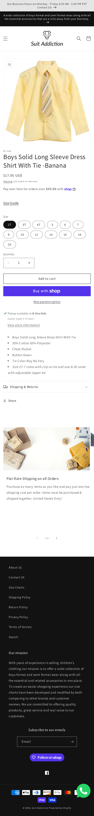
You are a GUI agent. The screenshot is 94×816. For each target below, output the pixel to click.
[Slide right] (56, 538)
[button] (5, 38)
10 (22, 235)
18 (79, 235)
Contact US (16, 577)
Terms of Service (20, 627)
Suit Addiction (40, 807)
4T (38, 225)
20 (9, 244)
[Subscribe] (72, 742)
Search (13, 637)
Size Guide (11, 203)
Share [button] (12, 401)
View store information (24, 325)
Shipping (7, 181)
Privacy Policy (18, 617)
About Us (15, 567)
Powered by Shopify (60, 807)
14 (51, 235)
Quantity (8, 254)
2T (9, 225)
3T (24, 225)
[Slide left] (37, 538)
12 (36, 235)
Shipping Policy (19, 597)
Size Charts (16, 587)
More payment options (47, 301)
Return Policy (18, 607)
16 (65, 235)
